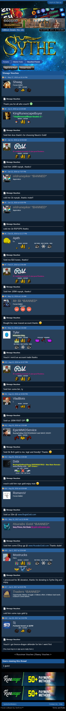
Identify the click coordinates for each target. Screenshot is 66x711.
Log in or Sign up (55, 2)
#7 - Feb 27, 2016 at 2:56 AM (15, 265)
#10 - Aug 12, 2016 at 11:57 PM (16, 362)
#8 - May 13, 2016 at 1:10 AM (15, 296)
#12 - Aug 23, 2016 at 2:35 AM (15, 425)
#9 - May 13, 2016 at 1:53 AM (15, 328)
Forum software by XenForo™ (12, 708)
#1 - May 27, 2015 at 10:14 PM (15, 77)
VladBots (19, 398)
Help (60, 704)
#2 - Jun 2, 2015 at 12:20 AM (15, 109)
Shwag (17, 82)
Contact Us (53, 704)
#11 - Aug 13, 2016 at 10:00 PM (16, 394)
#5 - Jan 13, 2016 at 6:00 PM (15, 202)
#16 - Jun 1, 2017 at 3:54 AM (15, 550)
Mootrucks (20, 555)
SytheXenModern (10, 704)
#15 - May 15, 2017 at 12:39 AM (16, 519)
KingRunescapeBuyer (27, 113)
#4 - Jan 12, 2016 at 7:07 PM (15, 172)
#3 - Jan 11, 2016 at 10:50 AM (15, 140)
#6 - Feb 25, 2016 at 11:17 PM (15, 234)
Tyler (16, 332)
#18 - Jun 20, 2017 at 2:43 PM (15, 618)
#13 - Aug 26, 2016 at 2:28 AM (15, 457)
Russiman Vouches (25, 654)
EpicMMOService (25, 430)
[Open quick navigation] (63, 62)
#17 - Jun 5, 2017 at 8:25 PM (15, 587)
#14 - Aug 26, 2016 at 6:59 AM (15, 488)
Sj (14, 622)
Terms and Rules (58, 708)
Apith (16, 238)
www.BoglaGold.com (27, 514)
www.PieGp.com (20, 466)
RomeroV (19, 493)
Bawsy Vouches (42, 654)
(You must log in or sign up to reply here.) (18, 649)
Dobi (16, 461)
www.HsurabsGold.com (38, 545)
